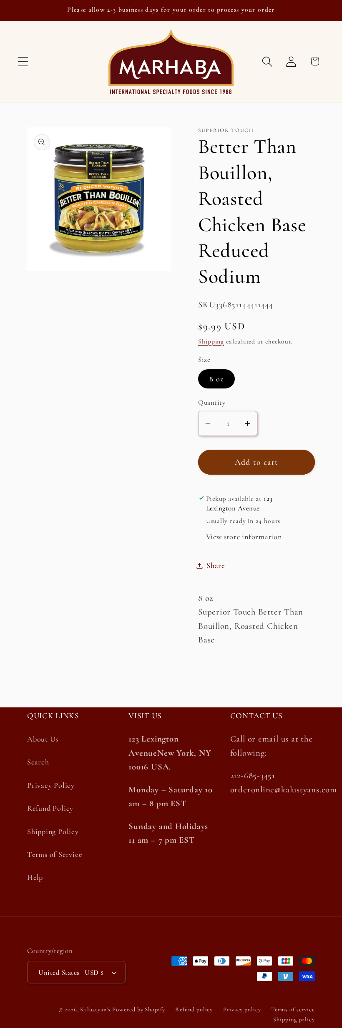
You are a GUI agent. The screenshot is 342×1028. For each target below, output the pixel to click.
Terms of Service (54, 854)
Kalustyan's (95, 1009)
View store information (244, 536)
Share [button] (215, 565)
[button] (23, 61)
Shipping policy (294, 1019)
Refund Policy (50, 808)
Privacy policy (242, 1009)
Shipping (211, 341)
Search (38, 762)
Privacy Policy (51, 785)
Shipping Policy (53, 831)
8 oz (216, 378)
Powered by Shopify (138, 1009)
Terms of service (293, 1009)
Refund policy (194, 1009)
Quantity (211, 402)
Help (35, 877)
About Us (42, 739)
